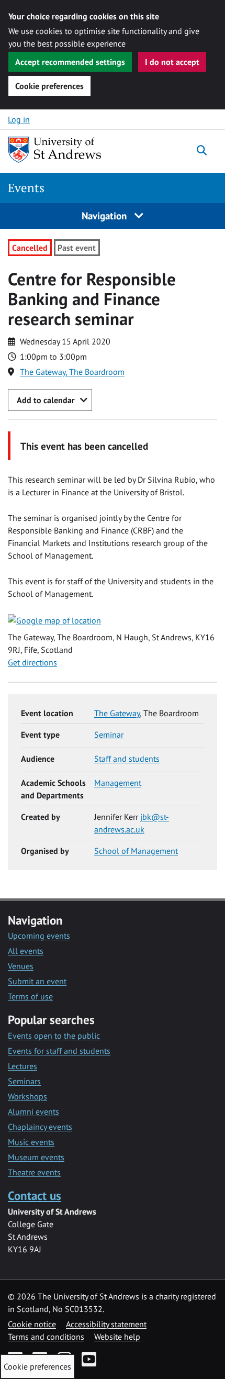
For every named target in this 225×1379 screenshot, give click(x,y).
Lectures (22, 1066)
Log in (19, 119)
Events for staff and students (59, 1051)
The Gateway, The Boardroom (72, 371)
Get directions (32, 662)
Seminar (108, 734)
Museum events (36, 1157)
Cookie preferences (49, 86)
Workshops (27, 1096)
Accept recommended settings (70, 62)
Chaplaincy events (40, 1126)
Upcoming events (39, 935)
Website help (117, 1336)
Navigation (105, 215)
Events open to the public (54, 1035)
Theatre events (34, 1172)
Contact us (34, 1195)
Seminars (24, 1081)
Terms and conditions (46, 1336)
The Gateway (117, 713)
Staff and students (127, 758)
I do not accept (172, 62)
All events (25, 951)
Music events (31, 1142)
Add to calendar (46, 400)
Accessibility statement (106, 1324)
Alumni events (33, 1111)
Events (26, 188)
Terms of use (30, 996)
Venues (20, 966)
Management (117, 782)
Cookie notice (32, 1324)
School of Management (136, 851)
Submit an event (37, 981)
